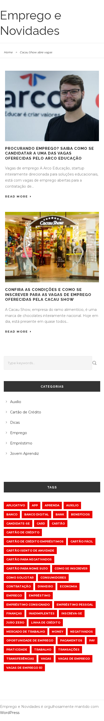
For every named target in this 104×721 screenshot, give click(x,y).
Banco (11, 514)
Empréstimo (21, 443)
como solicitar (20, 577)
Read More (16, 196)
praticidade (16, 649)
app (35, 505)
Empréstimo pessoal (75, 604)
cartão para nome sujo (27, 568)
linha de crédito (45, 622)
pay (92, 640)
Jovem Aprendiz (24, 453)
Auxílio (15, 402)
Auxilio (72, 505)
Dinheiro (45, 586)
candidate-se (18, 523)
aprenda (52, 505)
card (41, 523)
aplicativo (15, 505)
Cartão (58, 523)
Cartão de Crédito (25, 412)
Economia (68, 586)
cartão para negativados (29, 559)
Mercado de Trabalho (25, 631)
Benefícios (80, 514)
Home (8, 52)
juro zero (15, 622)
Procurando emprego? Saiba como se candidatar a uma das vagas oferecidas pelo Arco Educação (49, 153)
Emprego (18, 433)
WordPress (9, 712)
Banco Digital (36, 514)
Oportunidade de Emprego (29, 640)
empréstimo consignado (28, 604)
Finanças (14, 613)
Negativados (81, 631)
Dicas (15, 422)
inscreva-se (71, 613)
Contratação (18, 586)
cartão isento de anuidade (30, 550)
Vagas (46, 658)
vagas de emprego (74, 658)
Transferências (20, 658)
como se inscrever (71, 568)
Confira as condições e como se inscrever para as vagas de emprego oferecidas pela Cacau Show (48, 294)
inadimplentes (42, 613)
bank (60, 514)
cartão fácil (81, 541)
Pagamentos (71, 640)
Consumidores (53, 577)
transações (69, 649)
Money (57, 631)
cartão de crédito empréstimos (35, 541)
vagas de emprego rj (24, 667)
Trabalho (42, 649)
